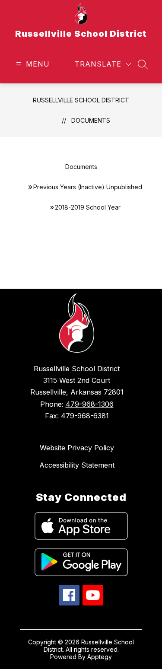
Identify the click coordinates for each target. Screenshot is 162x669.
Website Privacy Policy (77, 447)
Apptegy (99, 656)
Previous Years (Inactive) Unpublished (87, 187)
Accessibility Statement (76, 465)
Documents (90, 120)
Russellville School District (81, 100)
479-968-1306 (90, 404)
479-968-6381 (85, 415)
